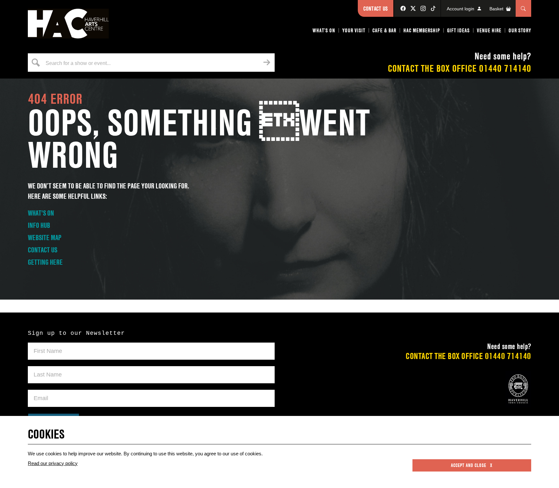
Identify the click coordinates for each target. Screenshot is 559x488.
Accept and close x (471, 465)
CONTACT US (42, 250)
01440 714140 (505, 68)
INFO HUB (39, 225)
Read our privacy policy (53, 463)
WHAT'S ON (41, 213)
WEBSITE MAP (44, 237)
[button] (324, 32)
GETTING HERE (45, 262)
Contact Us (375, 8)
